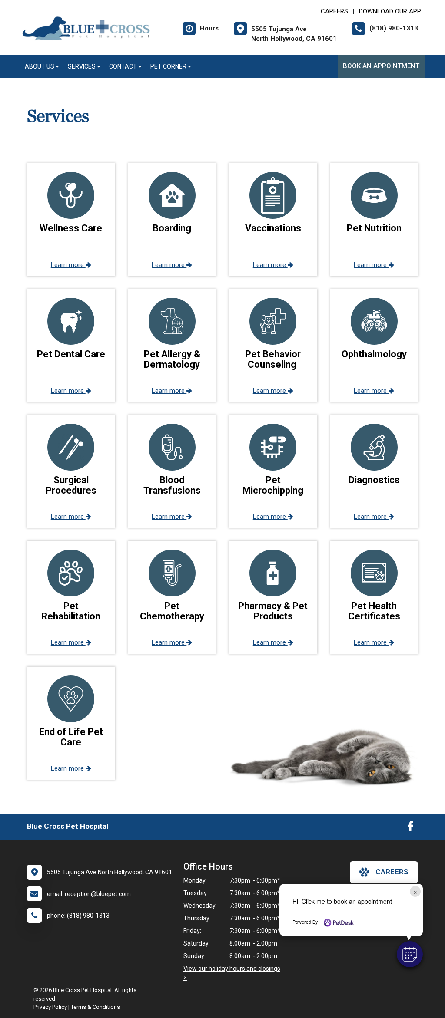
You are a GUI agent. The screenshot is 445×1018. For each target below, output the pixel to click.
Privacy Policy (50, 1007)
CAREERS (334, 11)
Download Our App (390, 11)
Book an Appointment (381, 66)
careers (391, 871)
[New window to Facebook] (410, 828)
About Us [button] (40, 66)
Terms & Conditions (95, 1007)
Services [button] (82, 66)
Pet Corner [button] (169, 66)
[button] (410, 954)
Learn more (68, 265)
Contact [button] (123, 66)
